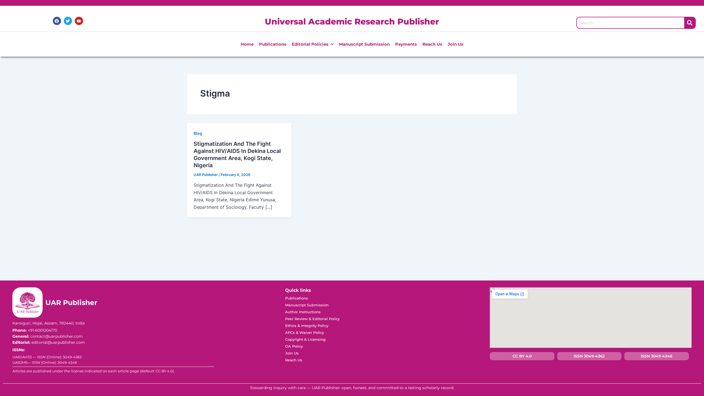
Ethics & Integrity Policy (306, 325)
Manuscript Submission (364, 44)
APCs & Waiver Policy (304, 332)
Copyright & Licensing (305, 339)
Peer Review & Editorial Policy (312, 319)
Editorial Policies (310, 44)
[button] (312, 44)
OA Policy (294, 346)
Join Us (455, 44)
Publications (272, 44)
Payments (406, 44)
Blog (198, 133)
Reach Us (432, 44)
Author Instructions (303, 312)
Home (247, 44)
